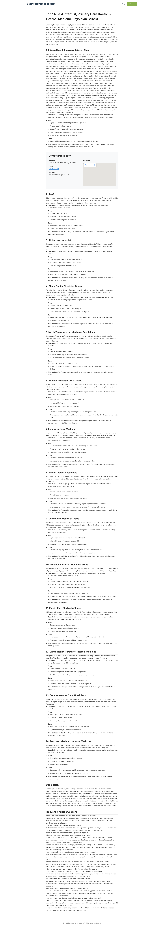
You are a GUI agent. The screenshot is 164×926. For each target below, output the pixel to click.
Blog (123, 4)
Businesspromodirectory (41, 3)
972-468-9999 (54, 169)
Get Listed (132, 4)
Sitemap (98, 923)
